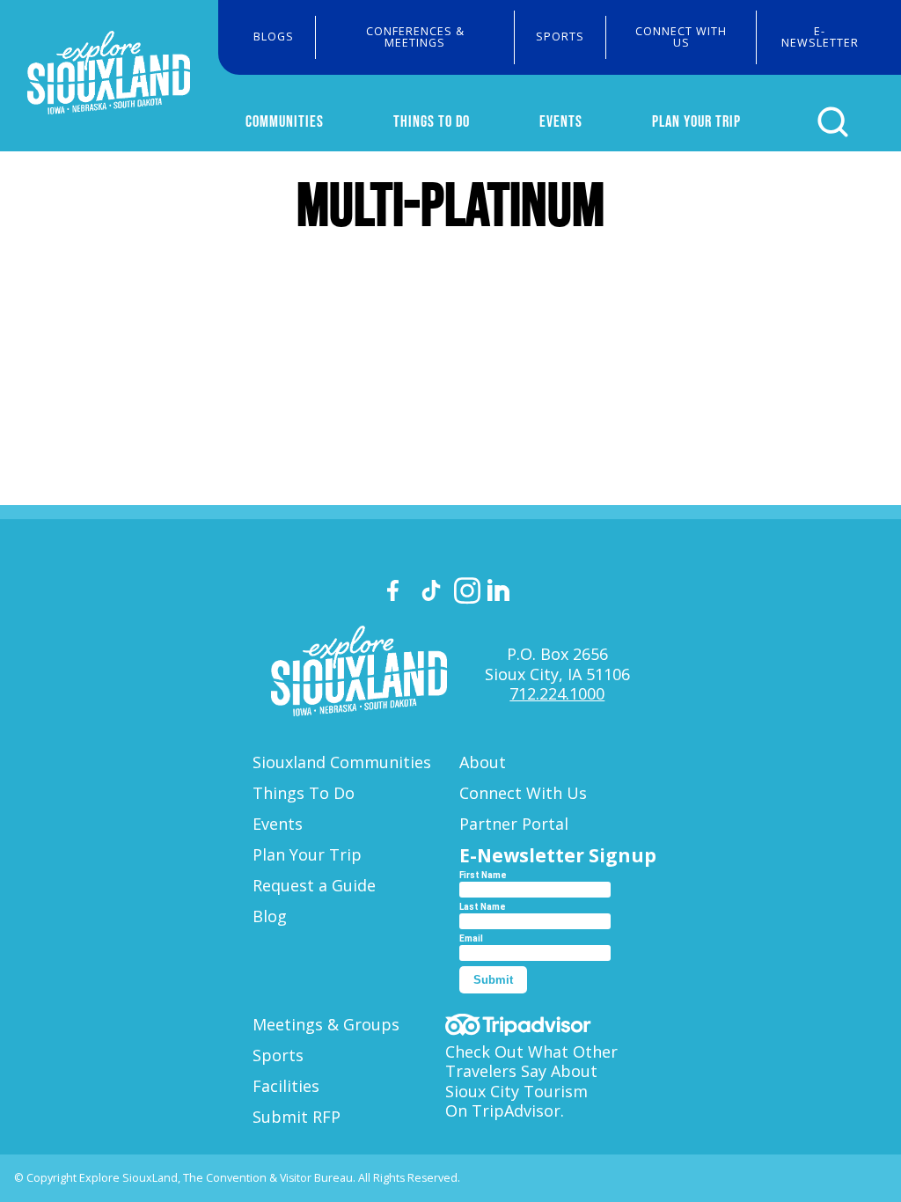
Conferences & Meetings (415, 37)
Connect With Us (681, 37)
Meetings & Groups (326, 1024)
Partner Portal (513, 823)
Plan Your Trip (696, 121)
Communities (284, 121)
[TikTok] (434, 593)
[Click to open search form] (832, 121)
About (482, 762)
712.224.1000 (556, 693)
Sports (560, 36)
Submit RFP (297, 1116)
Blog (270, 916)
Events (560, 121)
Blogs (273, 36)
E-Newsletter (820, 37)
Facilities (286, 1085)
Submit (493, 979)
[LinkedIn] (500, 593)
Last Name (482, 907)
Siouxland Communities (342, 762)
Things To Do (431, 121)
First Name (483, 875)
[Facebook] (400, 593)
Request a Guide (314, 885)
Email (471, 938)
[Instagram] (467, 593)
